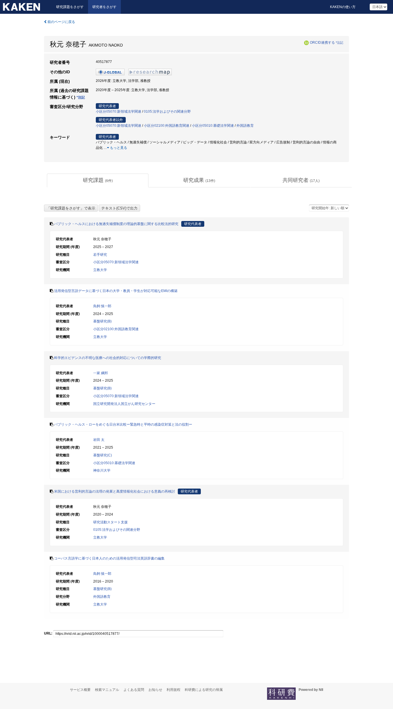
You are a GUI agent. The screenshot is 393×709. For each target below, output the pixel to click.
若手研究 (100, 255)
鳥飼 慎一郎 (102, 306)
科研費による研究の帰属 (204, 690)
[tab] (97, 180)
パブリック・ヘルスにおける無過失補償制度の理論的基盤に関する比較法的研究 (116, 224)
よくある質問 (133, 690)
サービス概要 (80, 690)
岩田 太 (98, 440)
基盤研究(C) (102, 455)
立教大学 (100, 270)
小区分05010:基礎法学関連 (213, 126)
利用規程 (173, 690)
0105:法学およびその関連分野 (167, 111)
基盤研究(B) (102, 321)
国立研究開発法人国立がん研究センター (124, 404)
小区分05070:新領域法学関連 (118, 111)
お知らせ (155, 690)
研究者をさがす (104, 7)
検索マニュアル (107, 690)
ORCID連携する (322, 43)
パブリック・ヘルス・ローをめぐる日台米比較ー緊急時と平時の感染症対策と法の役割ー (123, 424)
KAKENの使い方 (343, 7)
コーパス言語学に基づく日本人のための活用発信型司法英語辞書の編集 (109, 558)
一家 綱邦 (100, 373)
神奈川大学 (101, 470)
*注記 (339, 42)
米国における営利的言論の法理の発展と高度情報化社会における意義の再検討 (114, 491)
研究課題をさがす (70, 7)
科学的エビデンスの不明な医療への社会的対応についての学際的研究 (107, 358)
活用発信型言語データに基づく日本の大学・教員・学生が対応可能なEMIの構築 (116, 291)
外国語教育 (245, 126)
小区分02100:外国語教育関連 (166, 126)
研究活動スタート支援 (110, 522)
